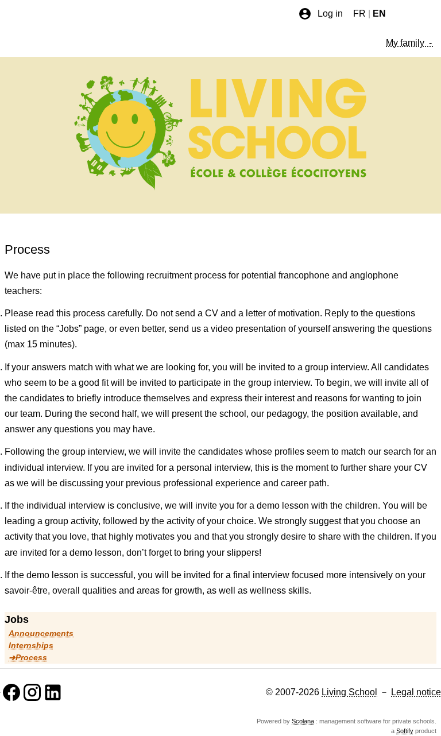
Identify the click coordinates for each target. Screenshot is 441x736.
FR (359, 13)
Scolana (303, 721)
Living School (349, 692)
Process (31, 657)
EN (379, 13)
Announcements (41, 633)
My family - (410, 43)
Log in (330, 13)
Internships (31, 645)
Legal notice (416, 692)
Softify (404, 730)
